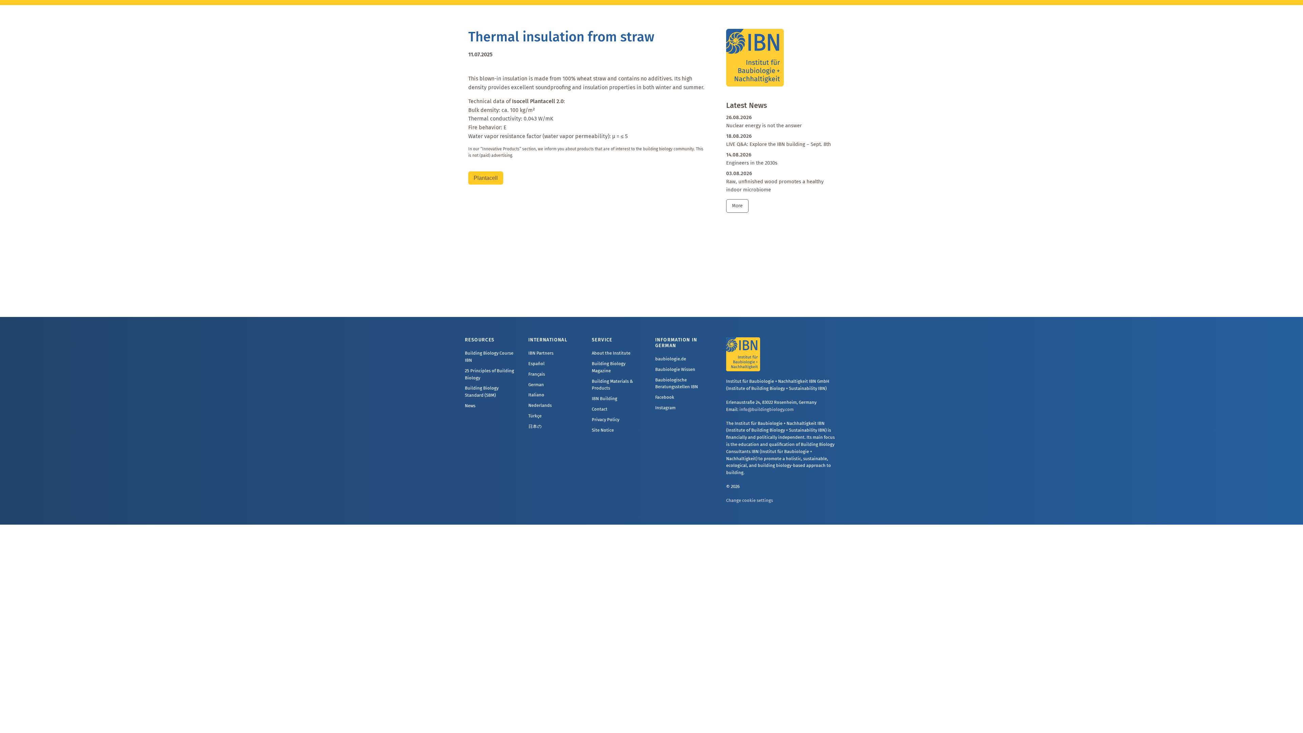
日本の (535, 426)
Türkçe (535, 415)
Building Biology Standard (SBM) (481, 392)
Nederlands (540, 405)
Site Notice (603, 430)
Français (536, 374)
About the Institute (611, 353)
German (536, 384)
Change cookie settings (749, 500)
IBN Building (604, 398)
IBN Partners (540, 353)
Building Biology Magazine (608, 367)
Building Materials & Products (612, 385)
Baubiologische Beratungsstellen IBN (676, 383)
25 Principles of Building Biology (489, 374)
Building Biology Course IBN (489, 357)
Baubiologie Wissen (675, 369)
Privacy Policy (605, 419)
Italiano (536, 394)
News (470, 405)
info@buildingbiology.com (766, 409)
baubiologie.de (670, 358)
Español (536, 363)
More (737, 206)
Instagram (665, 407)
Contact (599, 409)
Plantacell (486, 178)
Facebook (664, 397)
